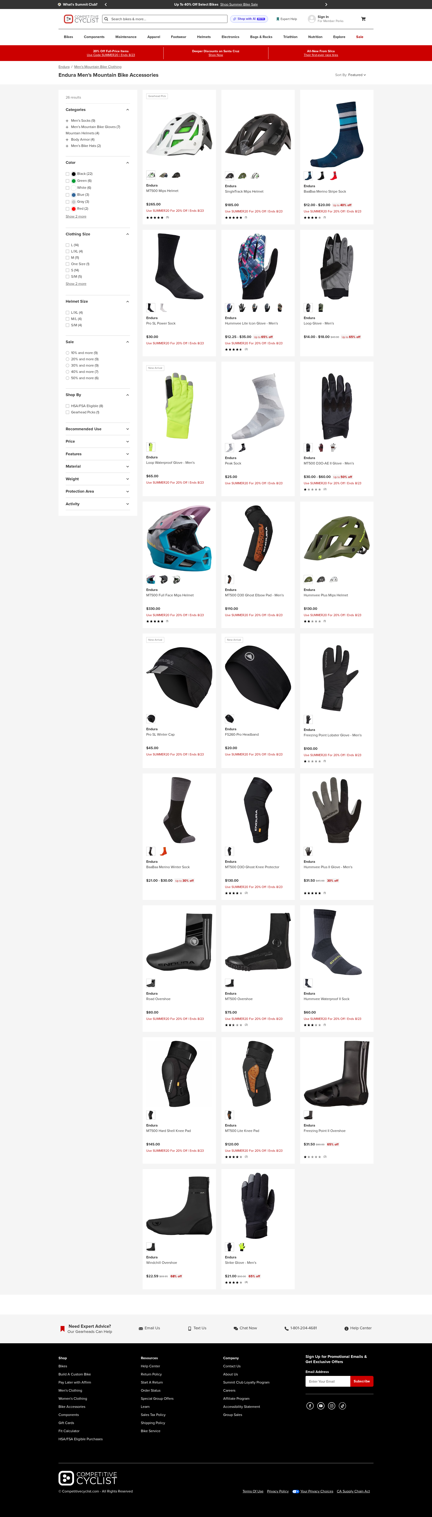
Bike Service (150, 1431)
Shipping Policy (153, 1423)
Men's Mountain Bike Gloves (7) (95, 127)
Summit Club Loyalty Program (246, 1382)
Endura (64, 67)
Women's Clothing (72, 1398)
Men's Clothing (70, 1390)
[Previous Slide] (106, 4)
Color (70, 163)
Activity (72, 504)
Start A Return (152, 1382)
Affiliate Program (236, 1398)
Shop (62, 1358)
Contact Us (232, 1366)
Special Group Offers (157, 1398)
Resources (149, 1358)
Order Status (150, 1390)
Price (70, 441)
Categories (76, 110)
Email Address (317, 1372)
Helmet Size (77, 301)
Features (74, 454)
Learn (145, 1406)
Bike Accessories (71, 1406)
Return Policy (151, 1374)
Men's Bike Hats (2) (86, 146)
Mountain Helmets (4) (82, 133)
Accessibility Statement (241, 1406)
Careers (229, 1390)
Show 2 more (76, 216)
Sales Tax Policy (153, 1415)
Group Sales (232, 1415)
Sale (70, 342)
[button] (249, 19)
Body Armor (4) (82, 139)
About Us (230, 1374)
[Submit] (106, 19)
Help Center (150, 1366)
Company (231, 1358)
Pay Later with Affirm (74, 1382)
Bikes (62, 1366)
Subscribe (362, 1381)
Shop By (73, 395)
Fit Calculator (68, 1431)
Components (68, 1415)
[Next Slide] (326, 4)
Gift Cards (66, 1423)
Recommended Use (83, 429)
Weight (72, 479)
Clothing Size (78, 234)
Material (73, 466)
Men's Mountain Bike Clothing (98, 67)
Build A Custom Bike (74, 1374)
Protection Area (80, 491)
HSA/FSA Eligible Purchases (80, 1439)
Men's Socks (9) (83, 121)
